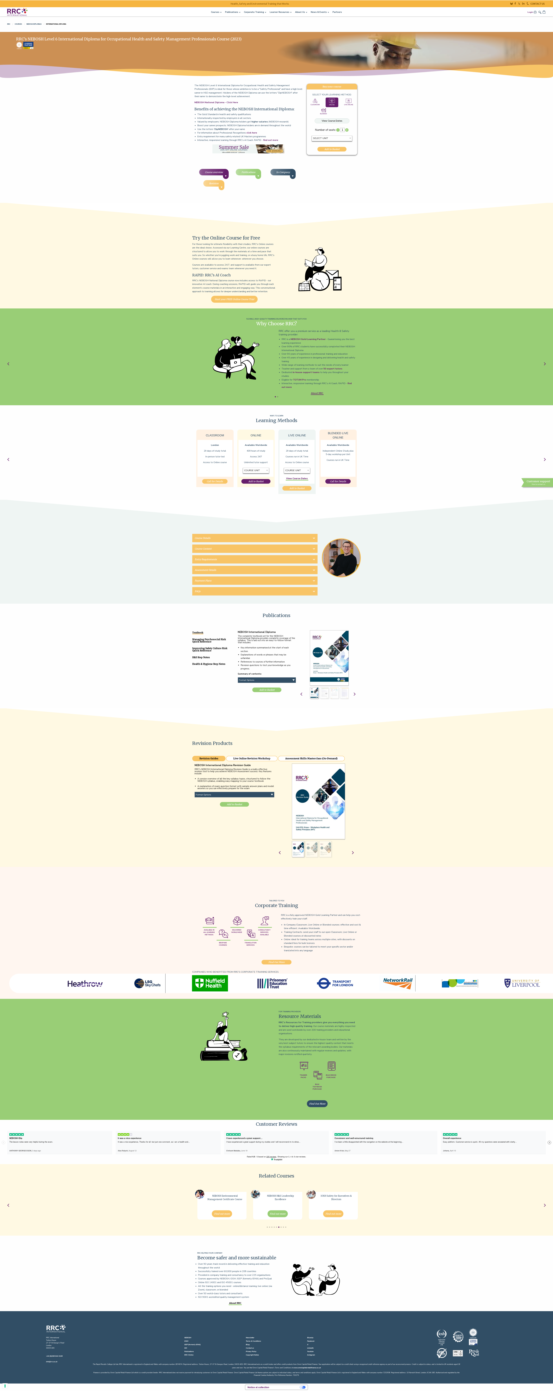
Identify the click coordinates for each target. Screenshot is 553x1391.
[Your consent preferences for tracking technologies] (5, 1386)
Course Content (203, 548)
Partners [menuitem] (337, 12)
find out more (270, 140)
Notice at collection (258, 1387)
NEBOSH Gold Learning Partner (308, 339)
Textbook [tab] (197, 632)
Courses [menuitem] (215, 12)
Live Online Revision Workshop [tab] (251, 758)
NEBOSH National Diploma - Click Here (216, 102)
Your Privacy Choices (286, 1387)
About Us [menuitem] (300, 12)
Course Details (202, 538)
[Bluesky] (512, 3)
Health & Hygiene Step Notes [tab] (208, 663)
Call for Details (215, 481)
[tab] (315, 102)
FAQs (197, 591)
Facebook (310, 1341)
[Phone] (528, 3)
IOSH (186, 1341)
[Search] (540, 12)
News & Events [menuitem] (319, 12)
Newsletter (250, 1338)
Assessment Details (205, 570)
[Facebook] (516, 3)
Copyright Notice (252, 1355)
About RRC (317, 393)
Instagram (311, 1355)
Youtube (310, 1351)
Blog (248, 1345)
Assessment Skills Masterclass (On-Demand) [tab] (311, 758)
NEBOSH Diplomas (34, 24)
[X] (520, 3)
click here (251, 132)
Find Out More (276, 962)
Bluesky (310, 1338)
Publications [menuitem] (231, 12)
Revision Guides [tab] (208, 758)
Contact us (250, 1348)
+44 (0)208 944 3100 (54, 1356)
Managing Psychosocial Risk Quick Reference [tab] (209, 640)
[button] (275, 396)
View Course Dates (332, 120)
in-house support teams (306, 372)
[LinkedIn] (524, 3)
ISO (185, 1348)
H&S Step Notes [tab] (201, 657)
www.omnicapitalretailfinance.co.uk (307, 1368)
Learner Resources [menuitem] (279, 12)
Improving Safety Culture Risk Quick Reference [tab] (209, 649)
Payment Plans (203, 580)
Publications (189, 1351)
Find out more (222, 1213)
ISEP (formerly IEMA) (192, 1345)
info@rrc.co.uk (51, 1362)
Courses (18, 24)
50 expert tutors (332, 368)
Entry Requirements (206, 559)
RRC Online (188, 1355)
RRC (9, 24)
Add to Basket (332, 149)
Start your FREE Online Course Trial (234, 299)
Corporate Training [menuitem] (254, 12)
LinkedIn (310, 1348)
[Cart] (544, 12)
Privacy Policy (251, 1351)
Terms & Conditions (253, 1341)
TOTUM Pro (299, 379)
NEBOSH (187, 1338)
